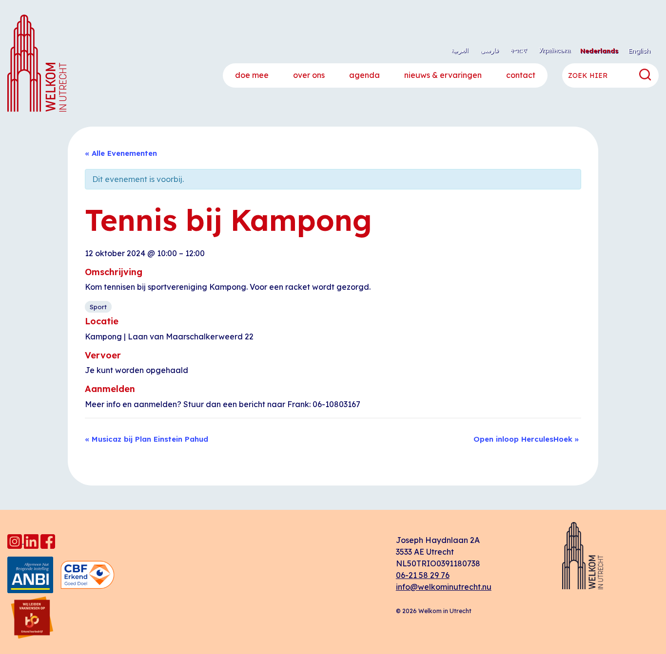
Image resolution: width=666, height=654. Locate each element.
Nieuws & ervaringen (443, 75)
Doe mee (252, 75)
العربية (460, 50)
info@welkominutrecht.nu (443, 587)
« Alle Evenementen (121, 153)
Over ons (309, 75)
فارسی (489, 50)
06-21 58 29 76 (423, 575)
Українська (554, 50)
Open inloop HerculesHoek (526, 439)
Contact (520, 75)
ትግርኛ (518, 50)
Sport (98, 307)
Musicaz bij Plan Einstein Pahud (146, 439)
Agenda (364, 75)
